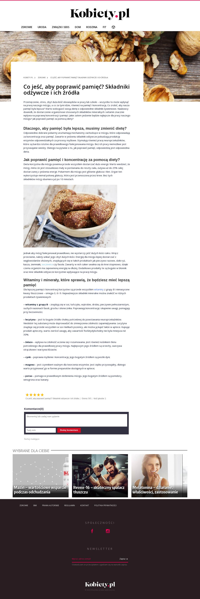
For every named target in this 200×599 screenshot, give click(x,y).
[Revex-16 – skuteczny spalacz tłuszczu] (100, 475)
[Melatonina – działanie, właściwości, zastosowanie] (159, 475)
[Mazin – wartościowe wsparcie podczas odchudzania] (40, 475)
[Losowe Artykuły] (113, 27)
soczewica (47, 264)
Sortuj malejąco (31, 439)
